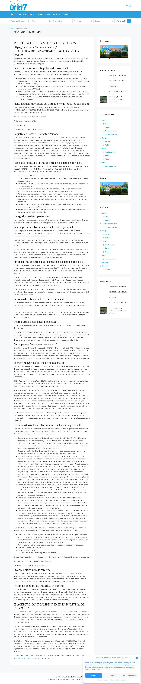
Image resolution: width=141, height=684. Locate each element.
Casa (106, 124)
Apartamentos (110, 152)
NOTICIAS (56, 14)
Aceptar (94, 675)
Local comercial (111, 134)
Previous (103, 51)
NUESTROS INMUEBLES (26, 14)
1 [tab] (111, 59)
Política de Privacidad (113, 680)
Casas (104, 120)
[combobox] (20, 21)
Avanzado (122, 21)
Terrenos (105, 266)
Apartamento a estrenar (117, 75)
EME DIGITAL (81, 677)
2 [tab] (114, 59)
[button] (137, 658)
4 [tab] (120, 59)
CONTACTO (66, 14)
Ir (129, 21)
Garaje (107, 141)
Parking (107, 145)
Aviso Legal (123, 680)
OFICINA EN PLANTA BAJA (118, 91)
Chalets (107, 127)
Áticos (107, 155)
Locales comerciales (109, 131)
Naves (104, 163)
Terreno (108, 269)
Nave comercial (110, 166)
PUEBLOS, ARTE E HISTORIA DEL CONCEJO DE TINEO (118, 99)
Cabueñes (112, 86)
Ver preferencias (129, 675)
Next (125, 51)
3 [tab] (117, 59)
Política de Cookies (102, 680)
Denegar (111, 675)
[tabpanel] (114, 51)
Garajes (104, 138)
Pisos (104, 148)
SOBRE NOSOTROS (43, 14)
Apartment (105, 262)
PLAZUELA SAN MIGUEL (118, 81)
